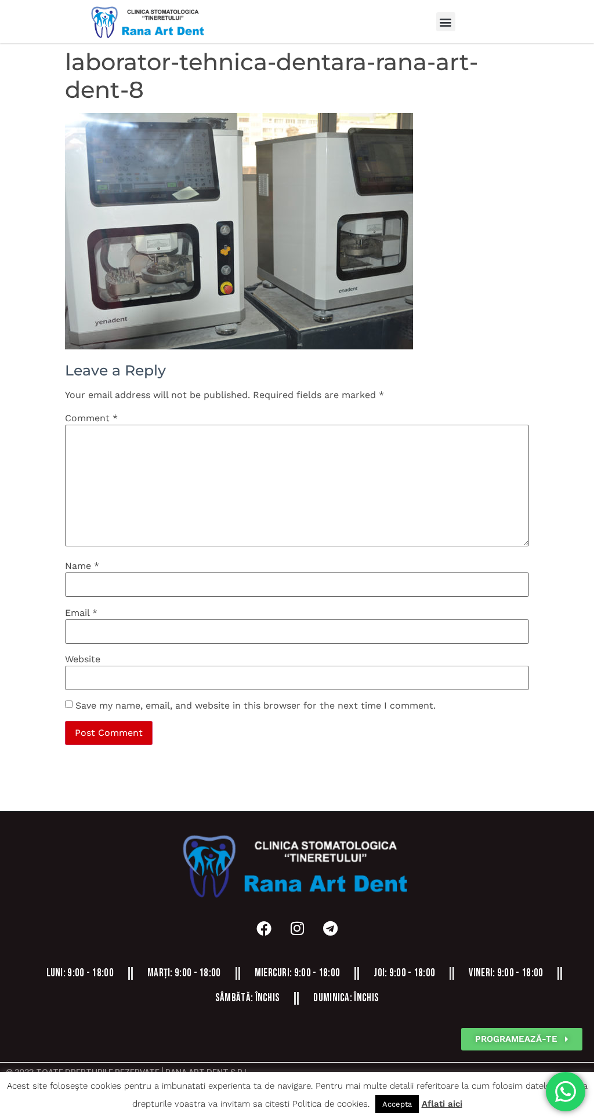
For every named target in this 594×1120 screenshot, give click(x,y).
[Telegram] (330, 928)
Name (82, 566)
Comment (91, 418)
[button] (445, 21)
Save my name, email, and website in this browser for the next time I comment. (255, 705)
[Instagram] (297, 928)
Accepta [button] (397, 1104)
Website (82, 659)
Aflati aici (442, 1104)
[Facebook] (264, 928)
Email (81, 613)
